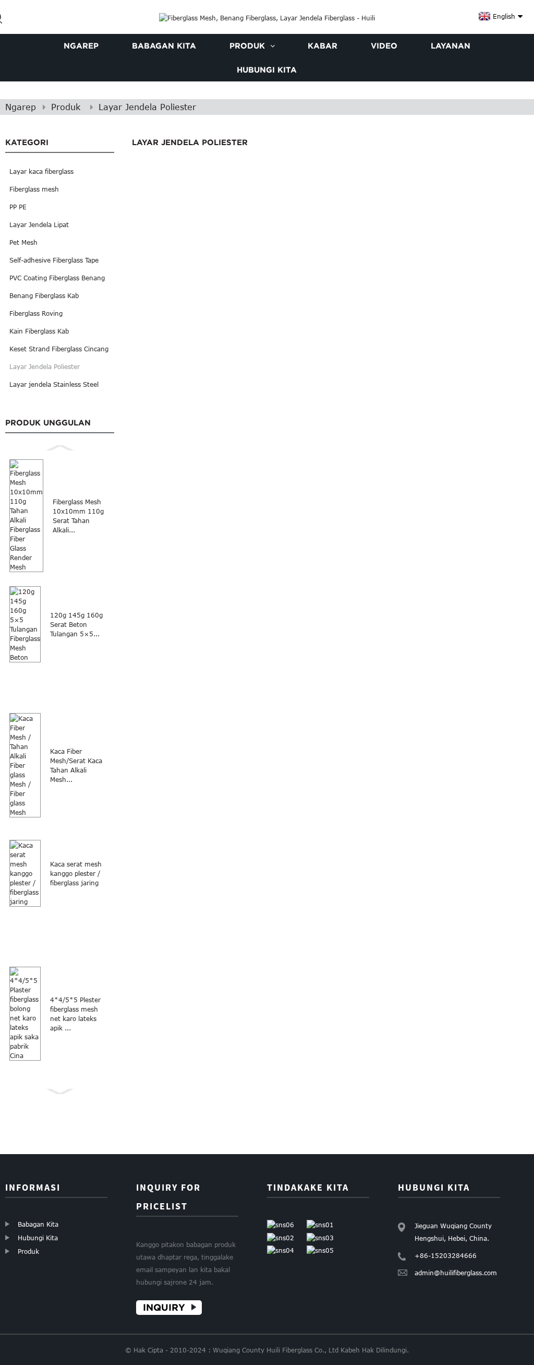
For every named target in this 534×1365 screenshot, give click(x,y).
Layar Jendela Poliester (147, 107)
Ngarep (20, 107)
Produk (65, 107)
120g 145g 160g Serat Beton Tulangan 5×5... (76, 624)
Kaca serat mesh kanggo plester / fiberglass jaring (76, 873)
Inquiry (164, 1307)
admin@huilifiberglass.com (456, 1272)
